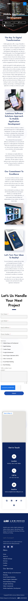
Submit (14, 393)
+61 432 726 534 (14, 477)
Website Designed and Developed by (8, 598)
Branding (5, 575)
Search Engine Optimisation (10, 579)
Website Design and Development (12, 573)
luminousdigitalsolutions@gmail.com (14, 492)
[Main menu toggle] (24, 3)
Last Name (4, 321)
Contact (5, 565)
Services (3, 341)
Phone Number (6, 334)
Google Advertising (8, 584)
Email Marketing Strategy (9, 581)
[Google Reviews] (4, 546)
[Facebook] (12, 546)
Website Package (7, 559)
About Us (5, 556)
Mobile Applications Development (11, 588)
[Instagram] (8, 546)
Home (4, 554)
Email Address (5, 327)
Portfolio (5, 563)
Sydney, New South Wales (14, 463)
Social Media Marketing (9, 577)
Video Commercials (8, 586)
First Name (4, 314)
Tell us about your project (6, 369)
